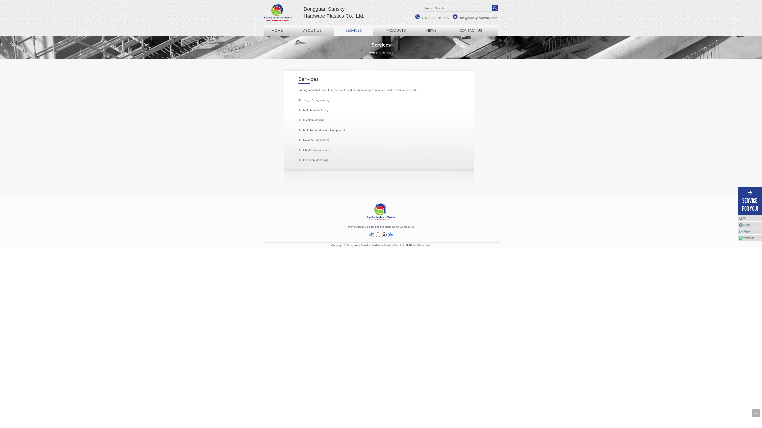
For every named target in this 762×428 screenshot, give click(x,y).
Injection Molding (313, 119)
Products (385, 226)
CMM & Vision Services (317, 150)
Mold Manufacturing (315, 110)
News (395, 226)
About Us (362, 226)
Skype (746, 231)
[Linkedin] (371, 234)
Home (352, 226)
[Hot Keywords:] (495, 8)
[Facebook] (390, 234)
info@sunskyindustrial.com (478, 18)
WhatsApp (748, 238)
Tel (745, 218)
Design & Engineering (316, 100)
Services (374, 226)
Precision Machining (315, 159)
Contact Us (407, 226)
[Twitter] (384, 234)
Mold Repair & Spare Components (324, 130)
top (756, 413)
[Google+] (377, 234)
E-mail (746, 225)
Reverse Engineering (316, 139)
